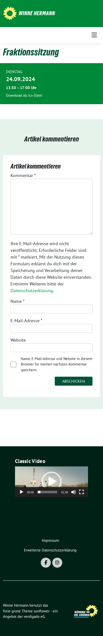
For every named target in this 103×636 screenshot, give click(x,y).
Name (17, 301)
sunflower (42, 611)
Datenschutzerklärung (31, 290)
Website (18, 340)
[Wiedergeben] (21, 492)
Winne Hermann (37, 13)
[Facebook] (46, 563)
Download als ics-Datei (24, 95)
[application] (51, 481)
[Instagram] (57, 563)
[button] (52, 482)
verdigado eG (34, 616)
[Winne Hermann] (10, 13)
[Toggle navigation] (94, 35)
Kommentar (23, 175)
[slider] (47, 492)
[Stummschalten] (73, 492)
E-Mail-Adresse (26, 320)
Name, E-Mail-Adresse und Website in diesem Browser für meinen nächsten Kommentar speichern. (56, 364)
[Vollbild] (81, 492)
